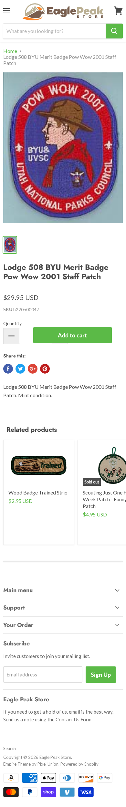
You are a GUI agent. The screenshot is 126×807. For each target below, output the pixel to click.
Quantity (12, 323)
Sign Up (101, 674)
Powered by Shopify (79, 764)
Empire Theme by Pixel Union (30, 764)
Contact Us (67, 719)
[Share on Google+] (32, 369)
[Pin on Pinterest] (45, 369)
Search (9, 748)
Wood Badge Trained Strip (38, 492)
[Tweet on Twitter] (20, 369)
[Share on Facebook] (8, 369)
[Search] (114, 31)
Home (10, 51)
